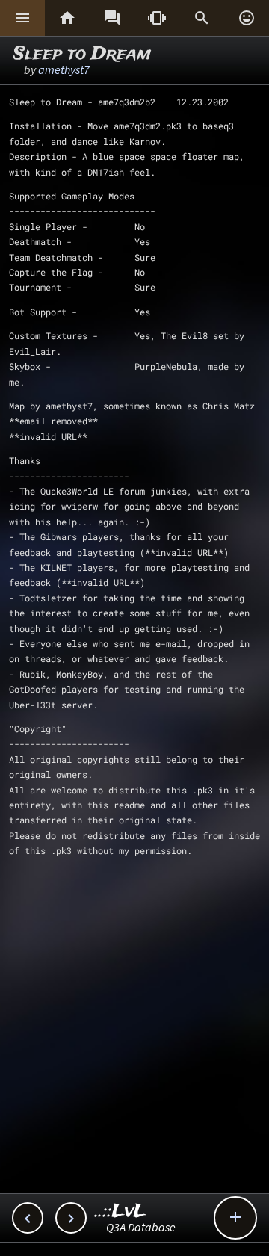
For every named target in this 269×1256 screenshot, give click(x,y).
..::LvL (121, 1211)
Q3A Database (141, 1226)
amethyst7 (64, 69)
